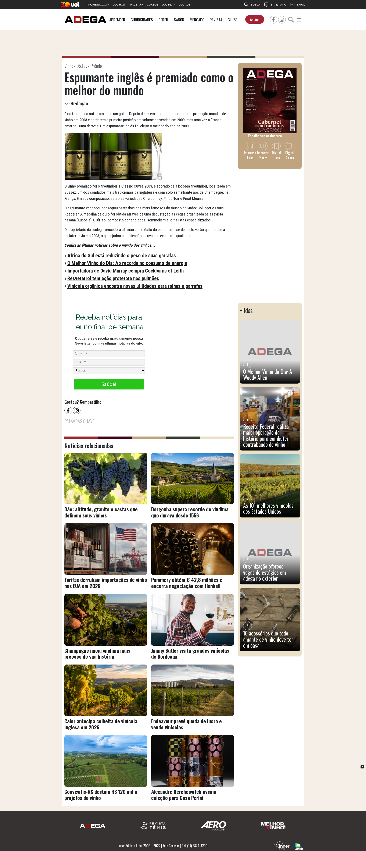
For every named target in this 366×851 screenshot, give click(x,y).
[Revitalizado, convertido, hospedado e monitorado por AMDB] (299, 846)
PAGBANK (136, 4)
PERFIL (163, 20)
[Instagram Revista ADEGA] (282, 19)
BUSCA (255, 4)
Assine (254, 19)
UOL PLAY (168, 4)
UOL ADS (184, 4)
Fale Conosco (171, 845)
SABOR (179, 20)
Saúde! (108, 384)
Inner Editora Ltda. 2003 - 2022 (139, 845)
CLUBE (232, 20)
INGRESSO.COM (98, 4)
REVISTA (216, 20)
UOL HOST (120, 4)
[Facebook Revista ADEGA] (273, 19)
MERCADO (197, 20)
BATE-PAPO (278, 4)
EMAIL (301, 4)
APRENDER (117, 20)
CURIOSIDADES (142, 20)
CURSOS (152, 4)
